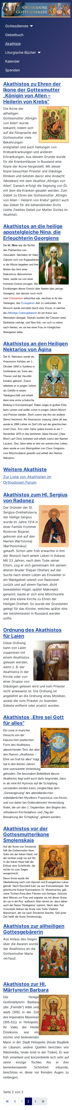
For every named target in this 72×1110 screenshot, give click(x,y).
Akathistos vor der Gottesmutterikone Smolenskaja (26, 834)
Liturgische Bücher (20, 52)
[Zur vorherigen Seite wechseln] (15, 1101)
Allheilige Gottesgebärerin (22, 313)
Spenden (12, 70)
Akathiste (13, 44)
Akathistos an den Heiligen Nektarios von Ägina (35, 346)
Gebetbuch (14, 35)
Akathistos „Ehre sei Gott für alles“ (33, 720)
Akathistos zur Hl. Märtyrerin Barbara (26, 987)
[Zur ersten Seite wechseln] (7, 1101)
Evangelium (28, 303)
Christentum (16, 298)
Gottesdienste (16, 26)
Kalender (12, 61)
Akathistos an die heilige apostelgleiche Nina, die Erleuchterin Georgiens (33, 232)
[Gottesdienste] (30, 26)
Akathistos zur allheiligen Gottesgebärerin (33, 929)
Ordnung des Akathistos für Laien (32, 633)
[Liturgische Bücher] (38, 52)
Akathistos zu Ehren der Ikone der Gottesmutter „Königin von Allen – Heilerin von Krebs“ (32, 93)
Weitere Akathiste (25, 469)
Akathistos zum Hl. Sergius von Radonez (35, 497)
